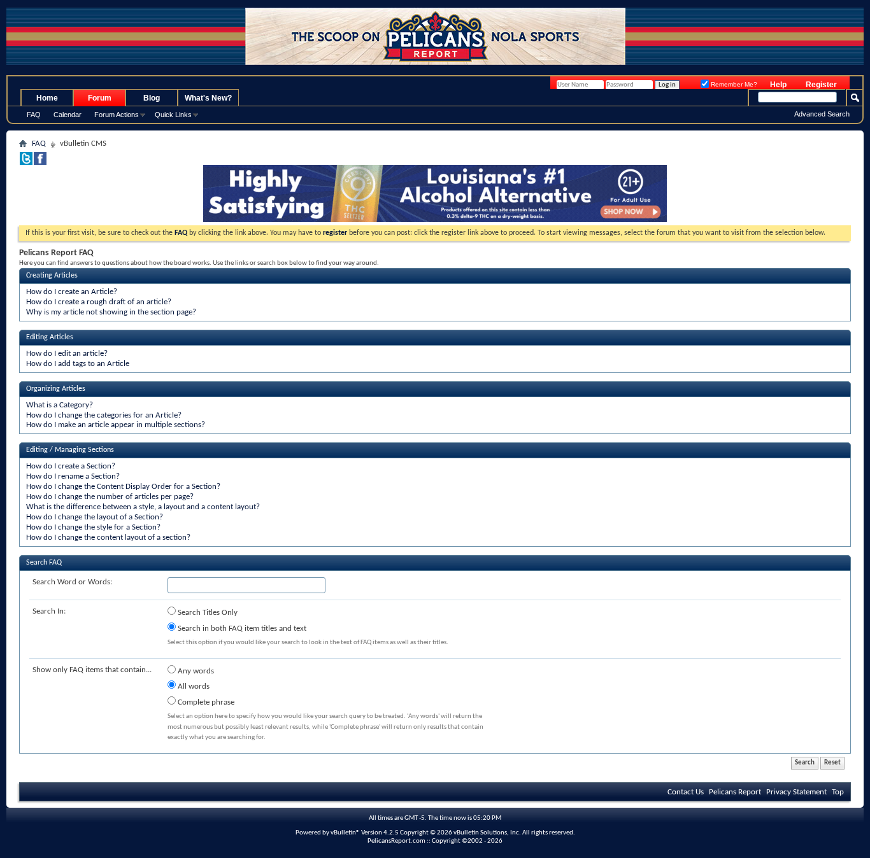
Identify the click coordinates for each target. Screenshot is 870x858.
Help (778, 84)
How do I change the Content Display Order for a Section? (123, 486)
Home (47, 98)
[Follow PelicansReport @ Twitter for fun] (26, 162)
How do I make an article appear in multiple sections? (115, 425)
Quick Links (173, 114)
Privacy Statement (796, 792)
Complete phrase (205, 702)
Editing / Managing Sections (70, 450)
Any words (195, 671)
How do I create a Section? (70, 466)
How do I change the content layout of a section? (108, 537)
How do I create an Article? (71, 292)
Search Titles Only (207, 612)
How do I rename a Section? (73, 476)
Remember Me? (733, 84)
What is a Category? (59, 405)
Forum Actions (116, 114)
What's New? (208, 98)
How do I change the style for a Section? (93, 527)
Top (838, 792)
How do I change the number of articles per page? (110, 497)
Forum (99, 98)
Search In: (49, 611)
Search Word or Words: (72, 582)
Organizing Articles (55, 389)
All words (193, 686)
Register (821, 84)
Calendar (67, 114)
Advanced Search (822, 114)
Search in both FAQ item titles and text (241, 628)
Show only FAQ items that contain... (92, 670)
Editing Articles (49, 337)
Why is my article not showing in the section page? (111, 312)
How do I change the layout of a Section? (94, 517)
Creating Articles (52, 275)
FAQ (34, 114)
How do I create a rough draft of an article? (98, 302)
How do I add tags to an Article (77, 364)
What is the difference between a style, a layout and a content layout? (143, 507)
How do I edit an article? (67, 353)
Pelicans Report (735, 792)
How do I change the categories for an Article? (104, 415)
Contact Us (685, 792)
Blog (151, 98)
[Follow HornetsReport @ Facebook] (40, 162)
